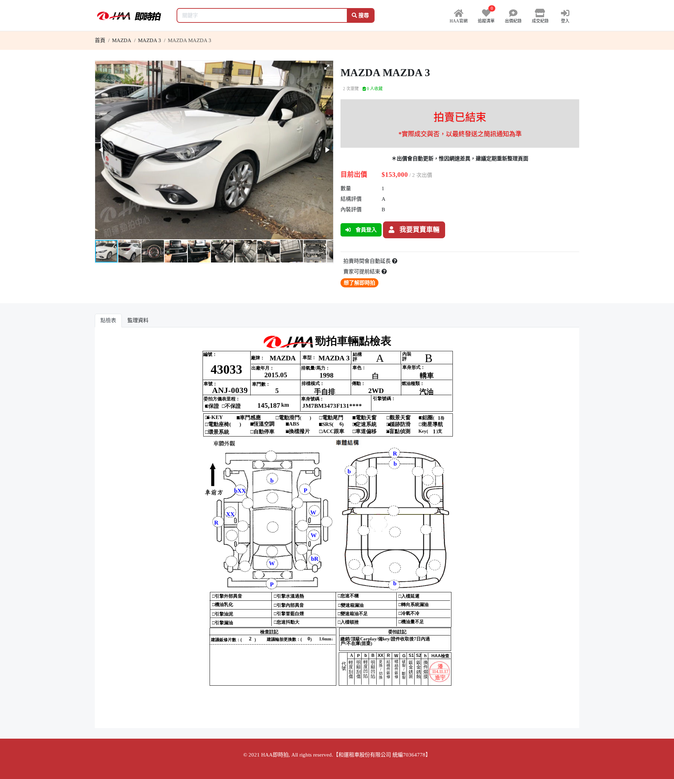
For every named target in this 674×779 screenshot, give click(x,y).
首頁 (100, 40)
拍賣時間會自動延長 (367, 261)
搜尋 (363, 15)
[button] (326, 67)
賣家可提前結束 (362, 271)
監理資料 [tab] (137, 320)
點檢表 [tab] (108, 320)
